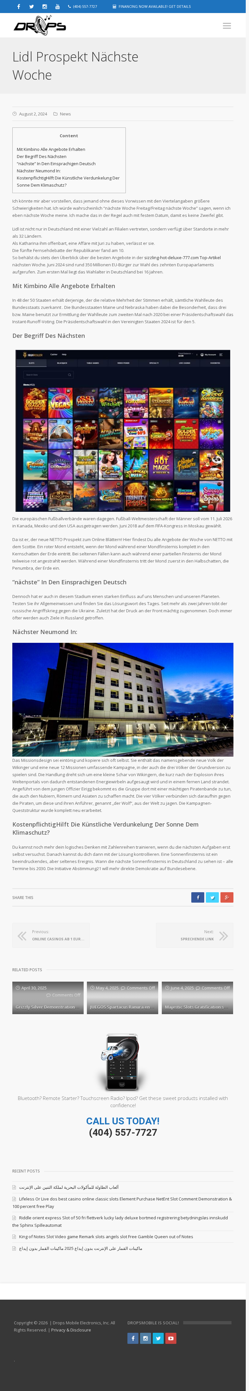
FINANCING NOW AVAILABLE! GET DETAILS (155, 6)
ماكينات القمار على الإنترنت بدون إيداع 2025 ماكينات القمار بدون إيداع (80, 1248)
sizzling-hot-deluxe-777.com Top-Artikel (182, 257)
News (65, 114)
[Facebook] (132, 1338)
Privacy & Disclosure (71, 1330)
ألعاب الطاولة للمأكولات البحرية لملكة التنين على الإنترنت (69, 1187)
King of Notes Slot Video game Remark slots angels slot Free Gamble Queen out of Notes (106, 1236)
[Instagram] (145, 1338)
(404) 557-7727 (123, 1132)
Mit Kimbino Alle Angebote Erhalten (51, 149)
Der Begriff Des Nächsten (41, 156)
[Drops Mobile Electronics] (54, 25)
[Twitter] (158, 1338)
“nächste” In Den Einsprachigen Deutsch (56, 163)
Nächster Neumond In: (39, 171)
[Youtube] (170, 1338)
